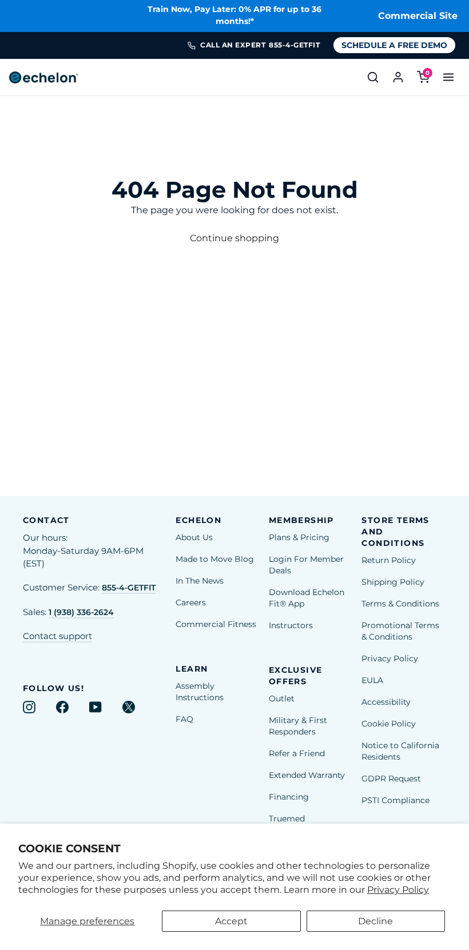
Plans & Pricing (299, 537)
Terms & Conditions (400, 603)
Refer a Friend (297, 753)
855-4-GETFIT (129, 587)
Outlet (282, 698)
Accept (231, 921)
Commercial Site (418, 15)
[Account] (398, 77)
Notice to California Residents (400, 751)
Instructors (291, 625)
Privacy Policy (398, 889)
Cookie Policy (388, 724)
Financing (289, 797)
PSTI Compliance (395, 800)
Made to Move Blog (215, 559)
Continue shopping (234, 238)
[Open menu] (448, 77)
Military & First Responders (298, 726)
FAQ (184, 719)
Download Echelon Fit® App (306, 598)
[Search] (372, 77)
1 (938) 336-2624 (81, 612)
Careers (191, 602)
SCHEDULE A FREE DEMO (394, 45)
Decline (375, 921)
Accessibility (386, 702)
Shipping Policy (392, 582)
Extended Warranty (307, 775)
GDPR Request (391, 778)
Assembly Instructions (200, 691)
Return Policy (388, 560)
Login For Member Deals (306, 565)
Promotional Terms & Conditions (400, 631)
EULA (372, 680)
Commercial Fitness (216, 624)
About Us (194, 537)
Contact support (57, 636)
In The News (200, 581)
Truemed (287, 818)
